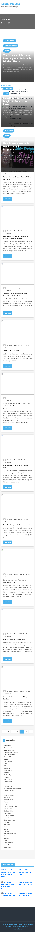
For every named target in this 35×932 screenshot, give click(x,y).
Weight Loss (7, 847)
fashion (6, 772)
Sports (6, 836)
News (5, 804)
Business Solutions (9, 40)
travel (5, 840)
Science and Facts (9, 820)
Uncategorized (8, 842)
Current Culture (8, 757)
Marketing (7, 797)
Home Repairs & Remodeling (12, 788)
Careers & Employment (10, 45)
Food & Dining (8, 779)
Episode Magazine (10, 4)
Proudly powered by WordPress (12, 924)
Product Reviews (9, 815)
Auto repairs (7, 745)
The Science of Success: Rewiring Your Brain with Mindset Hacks (17, 58)
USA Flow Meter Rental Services (13, 351)
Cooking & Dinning (9, 754)
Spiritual (6, 831)
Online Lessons (8, 130)
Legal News (7, 793)
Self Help (6, 50)
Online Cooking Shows (10, 806)
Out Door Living (8, 811)
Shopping (7, 824)
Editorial (6, 766)
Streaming (7, 838)
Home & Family (8, 786)
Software (6, 827)
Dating (6, 759)
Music (6, 93)
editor (10, 230)
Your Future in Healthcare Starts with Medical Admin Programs (16, 145)
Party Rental (7, 813)
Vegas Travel (8, 845)
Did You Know (8, 761)
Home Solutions (9, 790)
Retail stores (8, 818)
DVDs (5, 763)
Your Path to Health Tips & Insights (14, 639)
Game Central (8, 781)
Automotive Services (10, 748)
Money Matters (8, 799)
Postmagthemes (17, 929)
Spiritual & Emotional (10, 833)
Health (6, 784)
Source (6, 829)
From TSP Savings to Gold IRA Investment (16, 525)
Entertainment (8, 88)
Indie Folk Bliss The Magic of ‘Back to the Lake (15, 101)
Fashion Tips (8, 775)
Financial (7, 777)
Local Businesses (9, 795)
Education (7, 768)
